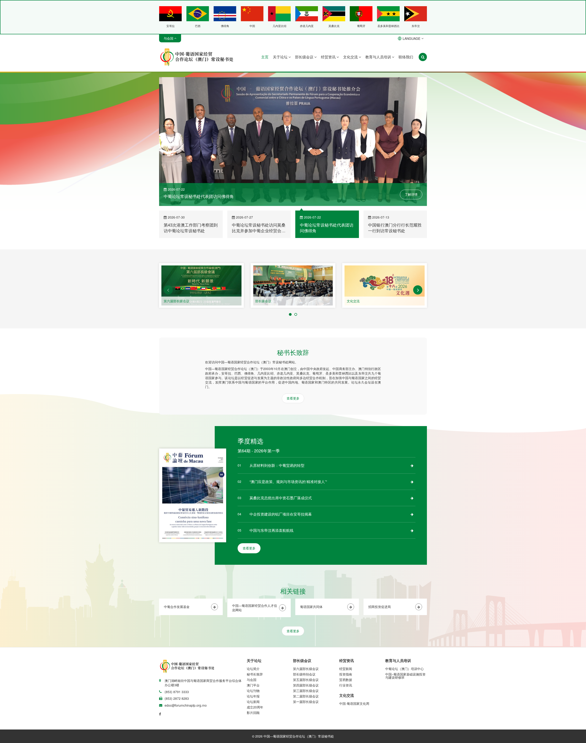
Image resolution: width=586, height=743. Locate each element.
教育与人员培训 (378, 56)
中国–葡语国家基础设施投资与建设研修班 (405, 676)
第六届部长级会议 (306, 669)
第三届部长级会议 (306, 691)
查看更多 (293, 399)
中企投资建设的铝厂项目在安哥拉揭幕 (281, 514)
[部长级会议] (201, 286)
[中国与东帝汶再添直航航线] (412, 531)
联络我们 (406, 56)
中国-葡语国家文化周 (354, 704)
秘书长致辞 (255, 675)
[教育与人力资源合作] (385, 286)
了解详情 (411, 195)
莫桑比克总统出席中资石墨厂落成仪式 (281, 498)
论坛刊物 (253, 691)
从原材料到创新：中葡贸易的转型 (277, 466)
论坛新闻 (253, 702)
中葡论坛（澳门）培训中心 (404, 669)
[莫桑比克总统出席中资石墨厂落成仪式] (412, 498)
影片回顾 (253, 713)
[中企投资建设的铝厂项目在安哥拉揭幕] (412, 514)
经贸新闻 (345, 669)
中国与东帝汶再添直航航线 (271, 531)
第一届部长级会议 (306, 702)
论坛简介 (253, 669)
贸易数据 (345, 680)
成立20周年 (255, 707)
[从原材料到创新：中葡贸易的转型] (412, 466)
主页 (265, 56)
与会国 (251, 680)
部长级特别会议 (304, 675)
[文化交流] (293, 286)
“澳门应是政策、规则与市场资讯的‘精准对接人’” (288, 482)
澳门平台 (253, 686)
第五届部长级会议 (306, 680)
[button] (168, 290)
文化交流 (351, 56)
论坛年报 (253, 696)
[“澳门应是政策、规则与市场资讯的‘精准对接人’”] (412, 482)
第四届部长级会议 (306, 686)
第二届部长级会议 (306, 696)
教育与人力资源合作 (361, 301)
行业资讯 (345, 686)
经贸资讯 (328, 56)
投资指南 (345, 675)
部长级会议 (304, 56)
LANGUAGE (411, 38)
